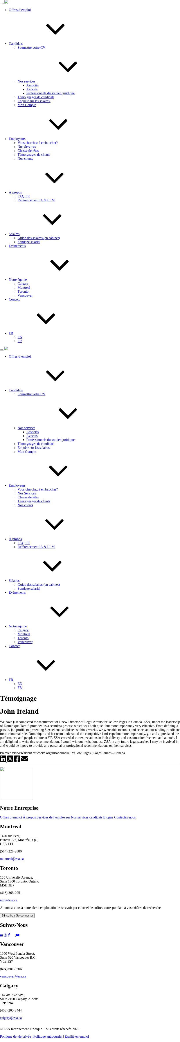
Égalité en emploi (77, 1036)
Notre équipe (18, 279)
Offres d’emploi (20, 10)
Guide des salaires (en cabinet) (39, 238)
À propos (15, 192)
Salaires (14, 234)
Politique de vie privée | (16, 1036)
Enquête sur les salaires (34, 101)
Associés (32, 85)
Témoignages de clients (34, 154)
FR (11, 333)
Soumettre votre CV (31, 47)
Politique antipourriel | (49, 1036)
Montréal (24, 287)
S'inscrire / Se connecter (17, 915)
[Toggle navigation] (2, 3)
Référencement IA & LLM (36, 200)
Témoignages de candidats (36, 97)
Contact (14, 299)
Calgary (23, 283)
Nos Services (27, 147)
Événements (17, 246)
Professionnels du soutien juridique (50, 93)
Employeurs (17, 139)
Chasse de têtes (28, 150)
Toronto (23, 291)
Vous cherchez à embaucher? (38, 143)
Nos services (26, 81)
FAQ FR (24, 196)
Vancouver (25, 295)
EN (20, 337)
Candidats (16, 43)
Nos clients (25, 158)
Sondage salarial (29, 242)
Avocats (32, 89)
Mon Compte (27, 105)
